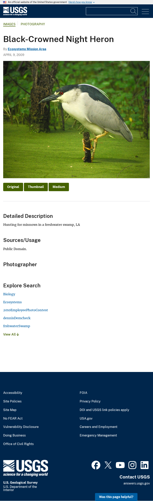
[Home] (15, 15)
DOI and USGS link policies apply (104, 410)
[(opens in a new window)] (96, 464)
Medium (59, 187)
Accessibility (12, 393)
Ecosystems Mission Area (27, 49)
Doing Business (14, 435)
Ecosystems (12, 302)
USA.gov (86, 418)
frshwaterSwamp (16, 326)
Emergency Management (98, 435)
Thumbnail (36, 187)
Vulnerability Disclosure (21, 427)
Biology (9, 294)
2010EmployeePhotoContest (25, 310)
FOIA (83, 393)
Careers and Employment (98, 427)
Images (9, 24)
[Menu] (145, 12)
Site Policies (12, 401)
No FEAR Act (13, 418)
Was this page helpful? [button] (116, 497)
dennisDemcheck (16, 318)
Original (13, 187)
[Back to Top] (138, 486)
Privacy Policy (90, 401)
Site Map (10, 410)
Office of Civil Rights (18, 444)
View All (10, 334)
